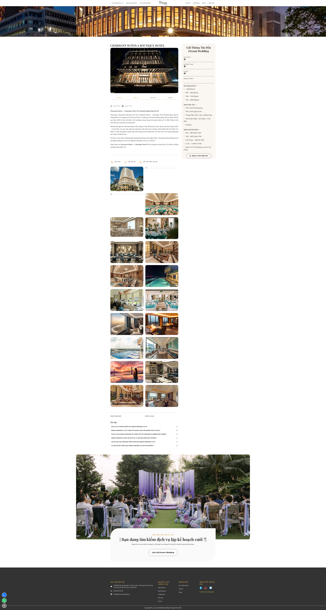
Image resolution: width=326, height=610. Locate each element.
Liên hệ (211, 3)
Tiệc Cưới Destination (194, 108)
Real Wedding (131, 3)
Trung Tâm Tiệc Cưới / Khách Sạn (199, 115)
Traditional (161, 594)
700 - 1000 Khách (192, 100)
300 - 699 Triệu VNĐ (193, 136)
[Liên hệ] (4, 606)
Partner (196, 3)
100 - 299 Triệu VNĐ (193, 133)
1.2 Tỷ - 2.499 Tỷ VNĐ (193, 144)
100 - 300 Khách (192, 93)
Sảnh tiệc (153, 97)
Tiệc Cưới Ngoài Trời (194, 111)
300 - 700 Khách (192, 96)
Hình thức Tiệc (189, 105)
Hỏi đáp (170, 97)
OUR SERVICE (116, 3)
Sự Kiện (188, 125)
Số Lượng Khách (190, 86)
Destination (162, 591)
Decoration (161, 587)
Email (186, 71)
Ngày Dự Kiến (188, 78)
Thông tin (119, 97)
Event (160, 601)
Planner (160, 598)
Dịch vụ (136, 97)
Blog (204, 3)
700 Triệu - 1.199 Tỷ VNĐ (195, 140)
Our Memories (145, 3)
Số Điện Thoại (188, 64)
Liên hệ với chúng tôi (207, 592)
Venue (187, 3)
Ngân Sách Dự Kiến (191, 130)
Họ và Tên (187, 57)
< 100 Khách (190, 89)
